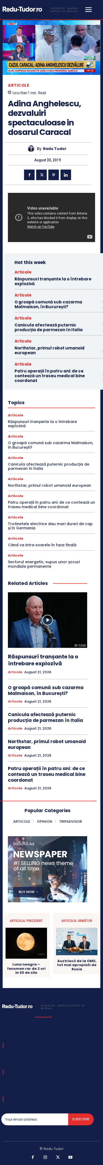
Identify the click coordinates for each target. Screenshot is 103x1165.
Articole (18, 85)
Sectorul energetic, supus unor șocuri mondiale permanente (44, 564)
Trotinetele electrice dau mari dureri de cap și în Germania (50, 526)
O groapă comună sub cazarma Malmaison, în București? (48, 304)
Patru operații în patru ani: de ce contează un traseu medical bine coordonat (50, 375)
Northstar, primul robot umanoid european (50, 350)
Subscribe (81, 1119)
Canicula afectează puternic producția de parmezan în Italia (49, 327)
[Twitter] (41, 175)
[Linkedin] (65, 175)
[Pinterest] (53, 175)
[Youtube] (70, 1158)
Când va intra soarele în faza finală (42, 545)
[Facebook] (29, 175)
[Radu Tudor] (32, 148)
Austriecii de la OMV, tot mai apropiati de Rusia (76, 965)
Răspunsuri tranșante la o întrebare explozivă (53, 281)
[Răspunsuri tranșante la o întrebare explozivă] (47, 620)
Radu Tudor (55, 149)
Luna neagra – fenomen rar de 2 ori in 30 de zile (26, 968)
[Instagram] (45, 1158)
